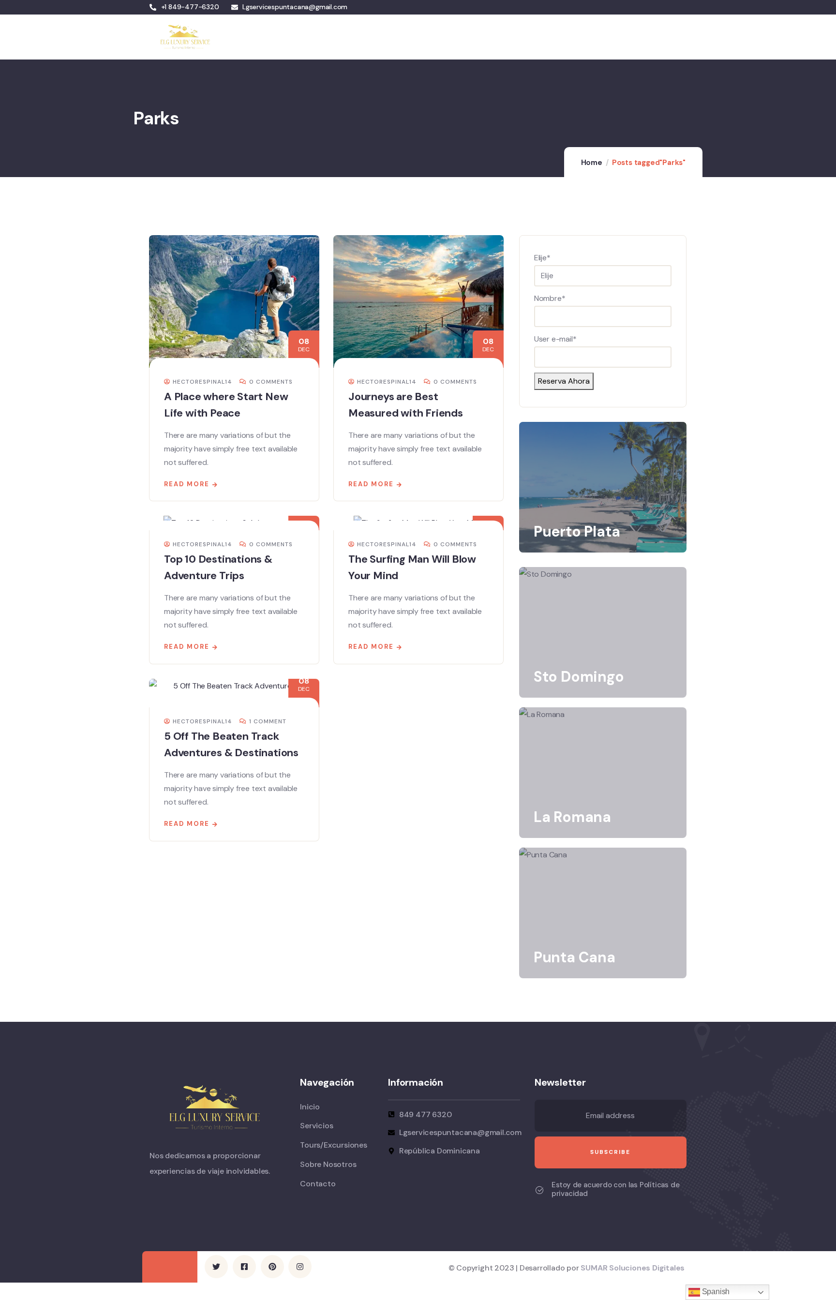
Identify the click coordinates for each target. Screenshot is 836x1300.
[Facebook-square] (244, 1266)
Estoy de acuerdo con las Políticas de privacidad (616, 1189)
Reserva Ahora (564, 381)
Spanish (715, 1291)
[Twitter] (216, 1266)
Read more (186, 484)
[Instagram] (300, 1266)
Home (591, 162)
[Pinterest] (272, 1266)
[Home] (184, 37)
